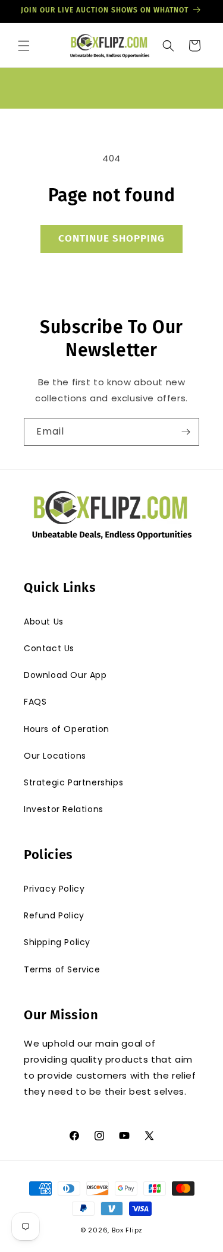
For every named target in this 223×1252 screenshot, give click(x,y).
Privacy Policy (54, 889)
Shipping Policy (57, 942)
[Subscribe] (185, 432)
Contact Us (49, 648)
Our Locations (55, 756)
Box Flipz (127, 1230)
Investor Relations (63, 809)
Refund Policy (54, 915)
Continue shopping (111, 238)
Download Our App (65, 675)
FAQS (35, 702)
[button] (24, 46)
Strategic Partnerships (73, 782)
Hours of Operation (66, 729)
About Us (44, 621)
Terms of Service (62, 969)
